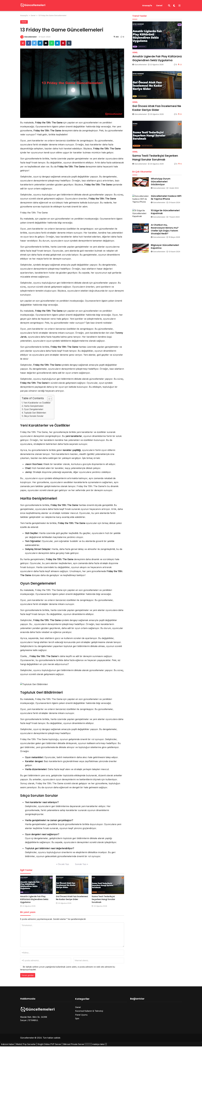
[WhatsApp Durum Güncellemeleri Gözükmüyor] (140, 182)
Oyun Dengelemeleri (33, 409)
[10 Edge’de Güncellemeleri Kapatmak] (140, 213)
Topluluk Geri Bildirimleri (35, 412)
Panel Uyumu (81, 1015)
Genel (159, 5)
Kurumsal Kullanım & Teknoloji (89, 1011)
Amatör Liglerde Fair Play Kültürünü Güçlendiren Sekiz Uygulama (34, 899)
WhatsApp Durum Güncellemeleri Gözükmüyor (160, 181)
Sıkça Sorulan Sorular (33, 416)
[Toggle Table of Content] (48, 398)
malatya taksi (98, 1044)
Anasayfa (147, 5)
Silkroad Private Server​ (73, 1044)
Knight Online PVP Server (49, 1044)
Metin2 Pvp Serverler (26, 1044)
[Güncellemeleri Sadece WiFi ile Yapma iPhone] (140, 199)
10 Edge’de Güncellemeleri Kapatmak (165, 212)
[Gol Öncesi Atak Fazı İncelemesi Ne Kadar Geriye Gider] (72, 885)
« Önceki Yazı (62, 864)
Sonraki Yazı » (81, 864)
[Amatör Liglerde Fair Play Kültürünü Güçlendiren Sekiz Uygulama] (36, 885)
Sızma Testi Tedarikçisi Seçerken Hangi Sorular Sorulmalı (103, 899)
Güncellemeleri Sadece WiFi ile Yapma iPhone (166, 197)
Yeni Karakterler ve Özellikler (37, 402)
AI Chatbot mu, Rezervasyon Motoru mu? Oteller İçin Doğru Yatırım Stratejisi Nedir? (165, 229)
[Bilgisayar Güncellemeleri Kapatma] (140, 248)
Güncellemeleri (30, 37)
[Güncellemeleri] (32, 5)
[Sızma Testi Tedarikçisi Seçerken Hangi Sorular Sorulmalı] (108, 885)
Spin (77, 1018)
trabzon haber (7, 1044)
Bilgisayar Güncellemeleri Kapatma (165, 246)
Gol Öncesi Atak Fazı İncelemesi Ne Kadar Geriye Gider (72, 898)
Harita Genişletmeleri (33, 406)
